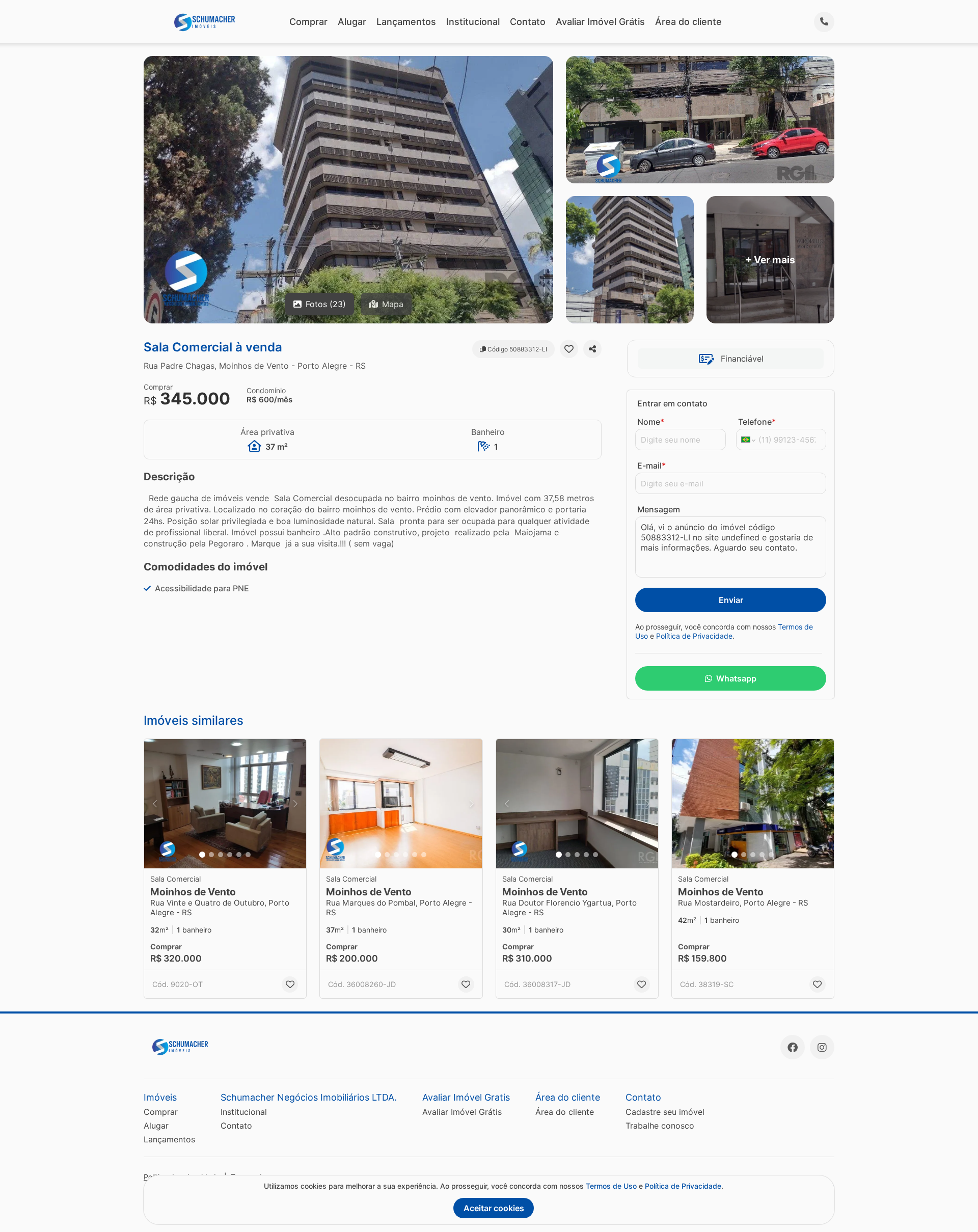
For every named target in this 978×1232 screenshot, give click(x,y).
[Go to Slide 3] (220, 854)
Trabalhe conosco (660, 1125)
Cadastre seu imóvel (665, 1112)
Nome (650, 422)
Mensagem (658, 509)
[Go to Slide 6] (248, 854)
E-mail (651, 465)
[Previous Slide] (155, 804)
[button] (225, 804)
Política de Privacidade (694, 636)
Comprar (308, 21)
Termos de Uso (611, 1186)
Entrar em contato (672, 403)
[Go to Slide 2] (211, 854)
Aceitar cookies (494, 1208)
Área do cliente (688, 21)
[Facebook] (792, 1047)
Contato (528, 21)
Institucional (473, 21)
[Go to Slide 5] (238, 854)
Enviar (731, 600)
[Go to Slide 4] (229, 854)
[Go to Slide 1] (202, 855)
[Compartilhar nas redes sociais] (592, 349)
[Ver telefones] (824, 22)
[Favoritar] (569, 349)
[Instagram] (822, 1047)
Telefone (757, 422)
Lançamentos (406, 21)
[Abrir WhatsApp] (953, 1205)
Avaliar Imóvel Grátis (600, 21)
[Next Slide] (295, 804)
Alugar (352, 21)
